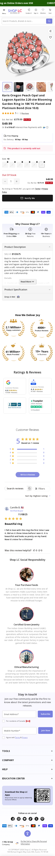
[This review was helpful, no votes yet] (34, 550)
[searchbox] (16, 488)
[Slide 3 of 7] (30, 87)
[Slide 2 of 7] (19, 87)
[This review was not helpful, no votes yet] (39, 550)
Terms (17, 737)
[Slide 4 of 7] (41, 87)
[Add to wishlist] (50, 37)
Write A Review (27, 474)
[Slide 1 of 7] (7, 87)
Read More (26, 281)
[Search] (49, 21)
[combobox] (24, 21)
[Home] (16, 11)
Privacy (25, 737)
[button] (47, 127)
